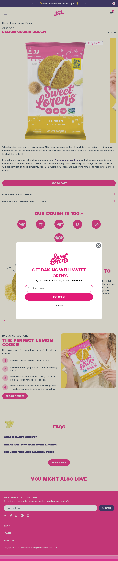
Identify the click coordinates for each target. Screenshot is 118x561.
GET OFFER (59, 297)
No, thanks (59, 306)
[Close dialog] (98, 245)
